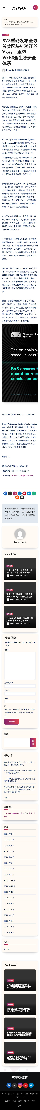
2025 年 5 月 (9, 921)
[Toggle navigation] (4, 7)
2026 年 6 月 (9, 846)
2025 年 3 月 (9, 933)
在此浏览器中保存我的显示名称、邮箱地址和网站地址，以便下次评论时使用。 (19, 712)
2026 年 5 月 (9, 851)
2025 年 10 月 (9, 892)
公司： (6, 798)
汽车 (33, 1101)
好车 (20, 1101)
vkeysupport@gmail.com (22, 475)
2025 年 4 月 (9, 927)
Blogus (32, 1094)
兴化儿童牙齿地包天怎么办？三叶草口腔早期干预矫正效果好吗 (19, 572)
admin (11, 70)
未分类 (5, 35)
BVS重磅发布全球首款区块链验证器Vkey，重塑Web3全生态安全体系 (20, 52)
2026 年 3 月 (9, 863)
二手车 (7, 1101)
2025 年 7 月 (9, 909)
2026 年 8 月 (9, 834)
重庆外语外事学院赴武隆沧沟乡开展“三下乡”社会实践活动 (19, 772)
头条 (14, 1101)
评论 (6, 650)
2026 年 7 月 (9, 840)
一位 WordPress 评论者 (13, 813)
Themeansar (20, 1097)
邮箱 (6, 691)
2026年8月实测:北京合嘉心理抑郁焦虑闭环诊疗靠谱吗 (19, 780)
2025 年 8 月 (9, 904)
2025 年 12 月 (9, 880)
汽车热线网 (19, 8)
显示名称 (8, 683)
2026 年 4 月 (9, 857)
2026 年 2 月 (9, 869)
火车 (20, 1106)
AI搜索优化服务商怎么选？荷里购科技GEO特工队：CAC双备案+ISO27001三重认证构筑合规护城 (19, 789)
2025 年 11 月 (9, 886)
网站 (6, 698)
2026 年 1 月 (9, 875)
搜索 (6, 734)
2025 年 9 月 (9, 898)
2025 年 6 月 (9, 915)
